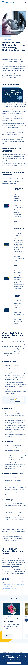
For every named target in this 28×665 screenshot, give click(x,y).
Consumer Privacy (11, 659)
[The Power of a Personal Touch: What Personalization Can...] (12, 620)
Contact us (19, 659)
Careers (13, 652)
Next (26, 620)
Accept (14, 662)
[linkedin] (3, 579)
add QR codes (17, 314)
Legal (20, 652)
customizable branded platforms (11, 567)
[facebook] (5, 579)
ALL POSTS (6, 8)
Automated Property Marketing (10, 566)
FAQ (17, 652)
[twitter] (8, 579)
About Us (4, 652)
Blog (8, 652)
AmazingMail (20, 573)
